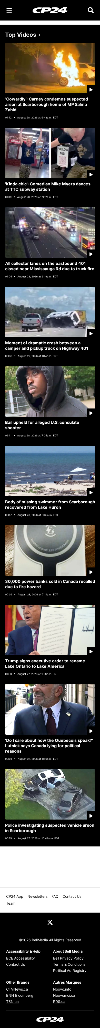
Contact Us (72, 896)
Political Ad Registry (69, 970)
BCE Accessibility (20, 958)
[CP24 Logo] (50, 10)
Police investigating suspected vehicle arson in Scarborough (49, 828)
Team (10, 903)
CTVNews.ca (17, 989)
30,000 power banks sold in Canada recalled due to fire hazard (50, 584)
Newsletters (37, 896)
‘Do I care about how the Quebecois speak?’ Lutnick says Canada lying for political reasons (49, 746)
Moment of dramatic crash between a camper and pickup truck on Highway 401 (46, 345)
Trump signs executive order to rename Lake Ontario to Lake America (45, 663)
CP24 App (14, 896)
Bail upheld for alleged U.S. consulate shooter (42, 425)
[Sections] (9, 10)
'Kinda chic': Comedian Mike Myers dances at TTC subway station (48, 186)
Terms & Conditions (69, 964)
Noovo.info (62, 989)
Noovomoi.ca (64, 995)
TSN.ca (12, 1001)
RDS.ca (59, 1001)
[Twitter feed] (50, 922)
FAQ (55, 896)
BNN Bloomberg (19, 995)
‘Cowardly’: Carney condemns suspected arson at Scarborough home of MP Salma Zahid (46, 104)
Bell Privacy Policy (68, 958)
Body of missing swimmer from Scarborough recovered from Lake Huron (50, 504)
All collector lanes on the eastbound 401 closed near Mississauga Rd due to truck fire (49, 266)
